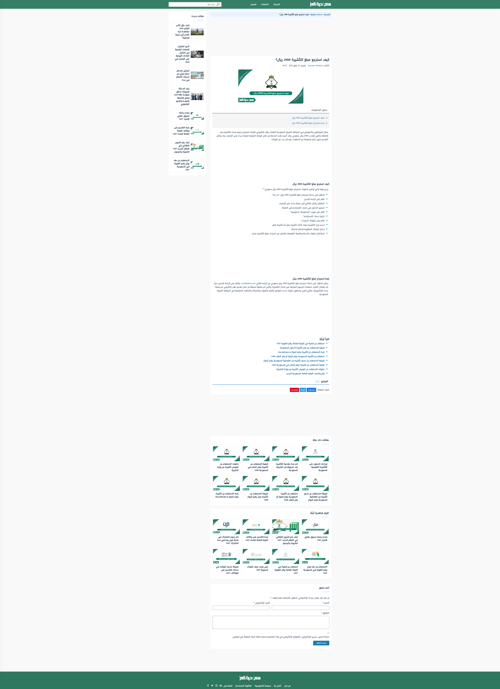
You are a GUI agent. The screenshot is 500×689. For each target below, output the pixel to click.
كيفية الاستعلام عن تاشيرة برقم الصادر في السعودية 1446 (298, 365)
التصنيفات (265, 4)
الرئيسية (276, 4)
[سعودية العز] (320, 4)
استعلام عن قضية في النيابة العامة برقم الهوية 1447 (301, 343)
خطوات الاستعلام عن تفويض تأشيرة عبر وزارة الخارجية (300, 369)
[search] (217, 4)
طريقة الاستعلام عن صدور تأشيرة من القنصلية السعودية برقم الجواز (294, 361)
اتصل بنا (277, 686)
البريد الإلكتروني (262, 603)
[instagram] (216, 686)
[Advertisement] (270, 37)
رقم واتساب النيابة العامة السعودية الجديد (305, 374)
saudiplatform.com (248, 283)
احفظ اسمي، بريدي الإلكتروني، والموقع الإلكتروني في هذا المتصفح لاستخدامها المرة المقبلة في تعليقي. (280, 637)
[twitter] (212, 685)
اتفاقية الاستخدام (243, 686)
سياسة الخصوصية (263, 686)
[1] (263, 188)
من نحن (287, 686)
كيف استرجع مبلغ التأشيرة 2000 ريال (309, 118)
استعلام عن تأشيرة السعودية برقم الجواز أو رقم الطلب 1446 (298, 356)
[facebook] (208, 685)
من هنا (276, 195)
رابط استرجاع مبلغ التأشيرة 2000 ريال (309, 123)
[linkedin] (220, 685)
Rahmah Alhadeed (315, 65)
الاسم (325, 603)
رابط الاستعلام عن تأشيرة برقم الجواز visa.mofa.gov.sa (301, 352)
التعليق (325, 613)
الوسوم (253, 4)
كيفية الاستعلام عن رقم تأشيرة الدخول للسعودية (302, 348)
